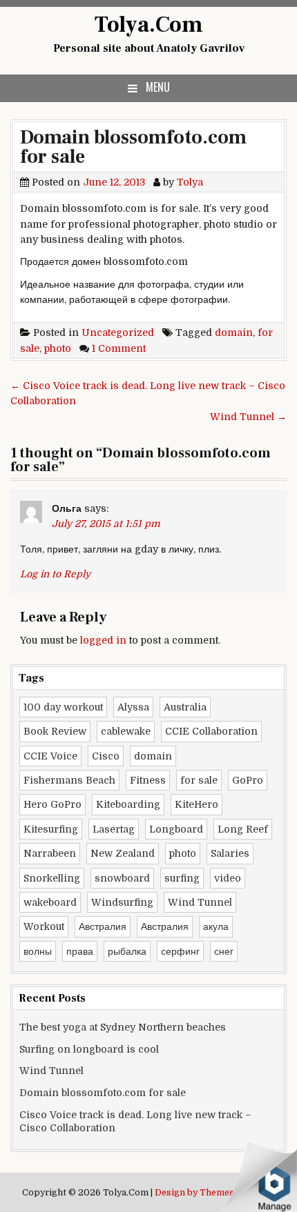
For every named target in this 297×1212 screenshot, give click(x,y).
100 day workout (63, 707)
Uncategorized (118, 332)
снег (223, 951)
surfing (182, 878)
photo (57, 348)
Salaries (230, 853)
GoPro (247, 780)
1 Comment (119, 348)
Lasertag (114, 829)
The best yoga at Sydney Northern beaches (122, 1027)
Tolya (190, 182)
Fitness (148, 780)
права (79, 951)
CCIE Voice (50, 756)
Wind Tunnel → (248, 416)
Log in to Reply (55, 573)
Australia (185, 707)
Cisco (105, 756)
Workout (43, 926)
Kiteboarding (128, 804)
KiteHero (196, 804)
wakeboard (50, 902)
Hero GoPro (52, 804)
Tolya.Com (149, 25)
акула (216, 926)
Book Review (54, 731)
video (227, 878)
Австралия (102, 926)
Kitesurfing (50, 829)
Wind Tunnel (200, 902)
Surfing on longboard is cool (89, 1049)
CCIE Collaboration (211, 731)
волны (37, 951)
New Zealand (122, 853)
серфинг (180, 951)
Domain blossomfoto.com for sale (133, 147)
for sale (199, 780)
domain (234, 332)
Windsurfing (122, 902)
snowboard (122, 878)
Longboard (176, 829)
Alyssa (133, 707)
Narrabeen (49, 853)
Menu (158, 87)
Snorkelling (51, 878)
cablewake (126, 731)
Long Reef (243, 829)
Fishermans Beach (69, 780)
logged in (103, 640)
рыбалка (127, 951)
